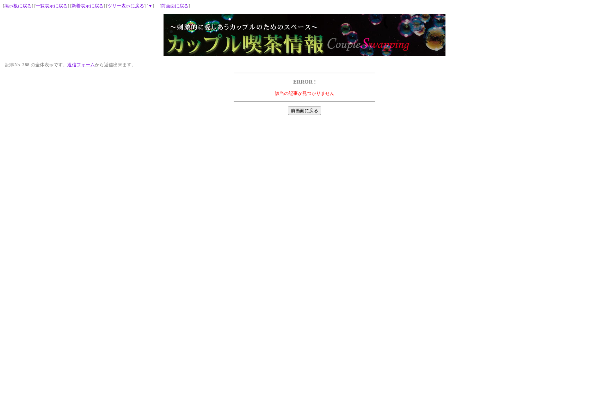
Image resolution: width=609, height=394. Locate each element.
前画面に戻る (175, 5)
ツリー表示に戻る (125, 5)
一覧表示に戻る (52, 5)
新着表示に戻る (88, 5)
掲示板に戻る (18, 5)
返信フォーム (81, 64)
